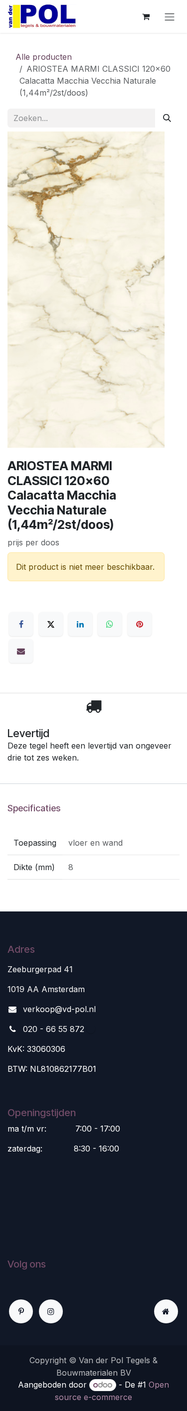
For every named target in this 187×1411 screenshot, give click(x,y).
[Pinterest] (140, 624)
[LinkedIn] (80, 624)
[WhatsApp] (110, 624)
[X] (51, 624)
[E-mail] (21, 651)
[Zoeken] (167, 118)
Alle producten (43, 57)
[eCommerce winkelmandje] (146, 16)
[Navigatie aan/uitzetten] (170, 16)
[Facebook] (21, 624)
